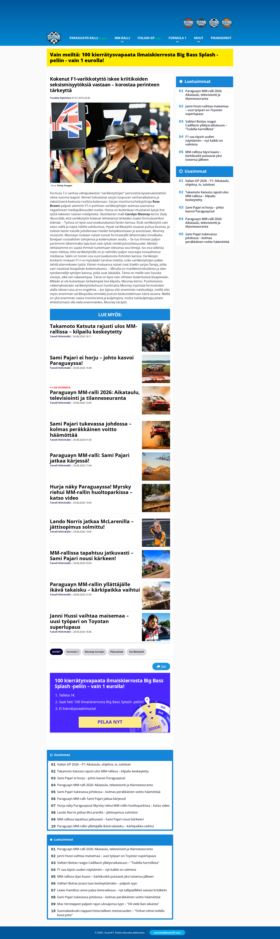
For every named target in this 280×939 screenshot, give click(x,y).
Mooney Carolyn (94, 651)
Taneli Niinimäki (60, 336)
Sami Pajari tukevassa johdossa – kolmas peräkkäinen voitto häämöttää (90, 429)
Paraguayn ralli (88, 38)
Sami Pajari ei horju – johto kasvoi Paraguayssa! (92, 360)
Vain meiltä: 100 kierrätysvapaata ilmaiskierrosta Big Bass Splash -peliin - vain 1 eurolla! (134, 57)
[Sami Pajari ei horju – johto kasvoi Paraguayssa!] (156, 369)
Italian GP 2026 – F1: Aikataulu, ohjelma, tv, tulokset (94, 764)
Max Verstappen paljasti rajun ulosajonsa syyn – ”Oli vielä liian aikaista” (108, 904)
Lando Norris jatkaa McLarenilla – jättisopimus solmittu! (92, 524)
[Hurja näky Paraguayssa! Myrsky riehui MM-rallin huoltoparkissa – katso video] (156, 498)
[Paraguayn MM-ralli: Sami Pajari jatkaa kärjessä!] (156, 466)
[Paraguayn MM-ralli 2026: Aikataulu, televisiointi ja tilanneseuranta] (156, 400)
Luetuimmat (63, 839)
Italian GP (149, 38)
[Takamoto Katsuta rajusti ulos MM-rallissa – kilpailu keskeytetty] (156, 337)
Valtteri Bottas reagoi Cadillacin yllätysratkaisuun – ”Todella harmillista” (108, 863)
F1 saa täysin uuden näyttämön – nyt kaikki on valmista (96, 870)
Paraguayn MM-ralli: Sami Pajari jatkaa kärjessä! (90, 458)
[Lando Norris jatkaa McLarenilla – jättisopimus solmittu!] (156, 533)
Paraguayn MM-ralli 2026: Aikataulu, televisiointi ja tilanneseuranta (95, 395)
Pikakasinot (221, 38)
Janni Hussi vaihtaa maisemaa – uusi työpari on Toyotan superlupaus (89, 621)
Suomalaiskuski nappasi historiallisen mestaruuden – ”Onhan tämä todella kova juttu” (110, 913)
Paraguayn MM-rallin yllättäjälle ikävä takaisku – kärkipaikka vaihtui (95, 587)
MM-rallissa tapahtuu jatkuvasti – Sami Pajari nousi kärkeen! (91, 555)
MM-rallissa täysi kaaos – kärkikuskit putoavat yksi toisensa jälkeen (105, 876)
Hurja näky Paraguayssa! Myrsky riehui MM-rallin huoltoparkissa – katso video (91, 492)
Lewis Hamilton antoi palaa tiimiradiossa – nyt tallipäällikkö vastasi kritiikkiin (112, 890)
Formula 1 (177, 38)
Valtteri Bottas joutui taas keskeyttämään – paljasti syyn (97, 883)
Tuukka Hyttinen (60, 98)
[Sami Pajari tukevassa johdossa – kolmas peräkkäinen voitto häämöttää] (156, 435)
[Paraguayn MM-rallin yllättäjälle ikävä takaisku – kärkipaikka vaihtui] (156, 596)
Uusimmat (62, 755)
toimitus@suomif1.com (167, 932)
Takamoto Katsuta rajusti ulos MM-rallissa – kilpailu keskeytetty (93, 329)
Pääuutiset (116, 651)
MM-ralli (122, 38)
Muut (198, 38)
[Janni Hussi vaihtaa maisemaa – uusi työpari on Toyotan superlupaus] (156, 627)
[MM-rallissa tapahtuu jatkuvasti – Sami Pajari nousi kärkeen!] (156, 564)
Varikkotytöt (136, 651)
